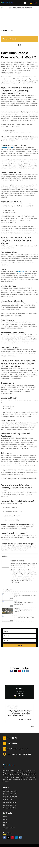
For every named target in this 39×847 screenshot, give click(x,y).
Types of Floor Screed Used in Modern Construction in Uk (23, 603)
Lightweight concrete (7, 147)
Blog (11, 598)
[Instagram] (16, 585)
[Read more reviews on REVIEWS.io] (19, 696)
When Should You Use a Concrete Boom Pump (24, 618)
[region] (19, 713)
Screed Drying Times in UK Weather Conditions (23, 610)
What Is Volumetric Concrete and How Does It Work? (25, 596)
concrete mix (21, 271)
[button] (25, 2)
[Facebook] (12, 585)
